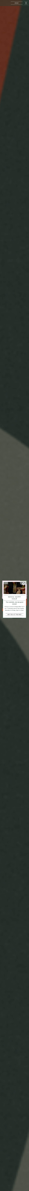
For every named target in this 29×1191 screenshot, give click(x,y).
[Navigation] (26, 3)
